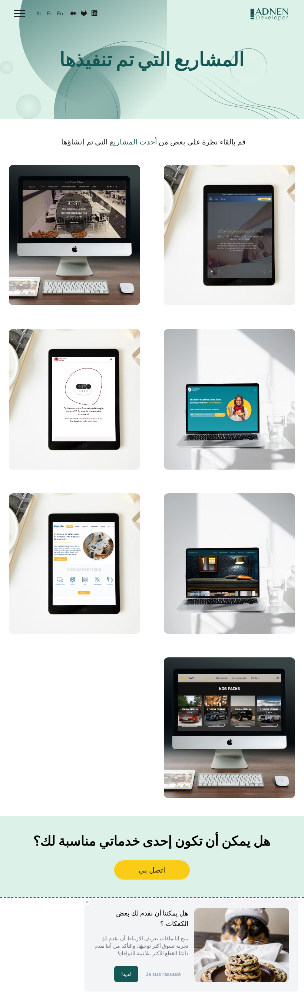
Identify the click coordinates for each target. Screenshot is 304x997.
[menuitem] (60, 13)
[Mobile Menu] (20, 13)
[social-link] (94, 13)
